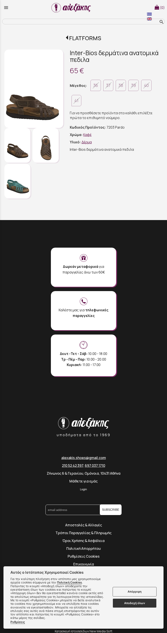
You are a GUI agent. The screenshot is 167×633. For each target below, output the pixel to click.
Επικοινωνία (83, 564)
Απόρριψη (135, 591)
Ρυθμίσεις (17, 622)
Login (83, 489)
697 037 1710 (95, 465)
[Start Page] (71, 7)
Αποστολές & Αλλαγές (83, 525)
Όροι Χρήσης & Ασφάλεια (83, 540)
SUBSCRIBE (110, 509)
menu (6, 7)
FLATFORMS (85, 38)
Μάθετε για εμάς (83, 481)
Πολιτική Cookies (69, 582)
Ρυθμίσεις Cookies (84, 556)
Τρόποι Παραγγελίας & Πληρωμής (83, 532)
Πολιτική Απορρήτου (83, 548)
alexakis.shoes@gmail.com (83, 457)
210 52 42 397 (72, 465)
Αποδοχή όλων (134, 603)
